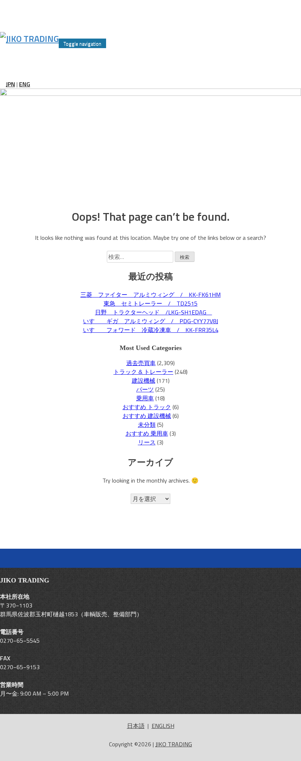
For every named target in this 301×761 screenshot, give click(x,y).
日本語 (136, 725)
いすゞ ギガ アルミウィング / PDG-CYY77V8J (150, 321)
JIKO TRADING (173, 744)
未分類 (147, 424)
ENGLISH (163, 725)
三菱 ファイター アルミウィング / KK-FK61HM (150, 294)
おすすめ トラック (147, 407)
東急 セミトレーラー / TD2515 (150, 303)
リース (147, 442)
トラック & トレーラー (143, 371)
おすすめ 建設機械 (147, 415)
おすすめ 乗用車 (147, 433)
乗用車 (145, 398)
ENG (24, 84)
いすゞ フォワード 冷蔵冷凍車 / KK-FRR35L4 (150, 329)
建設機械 (143, 380)
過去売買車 (141, 362)
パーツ (145, 389)
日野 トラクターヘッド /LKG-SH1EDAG (153, 312)
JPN (10, 84)
